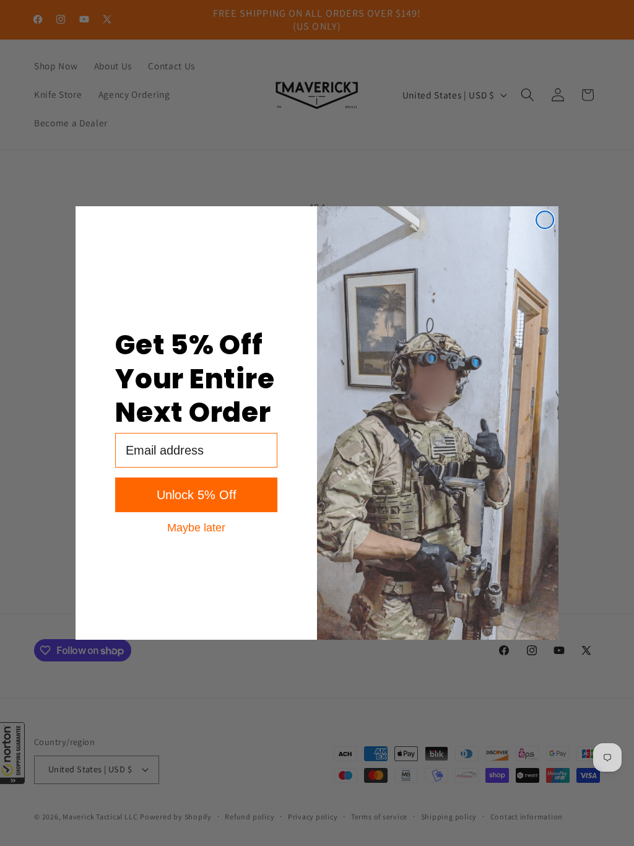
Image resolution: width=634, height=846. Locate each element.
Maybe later (196, 527)
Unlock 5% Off (197, 495)
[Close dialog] (545, 220)
